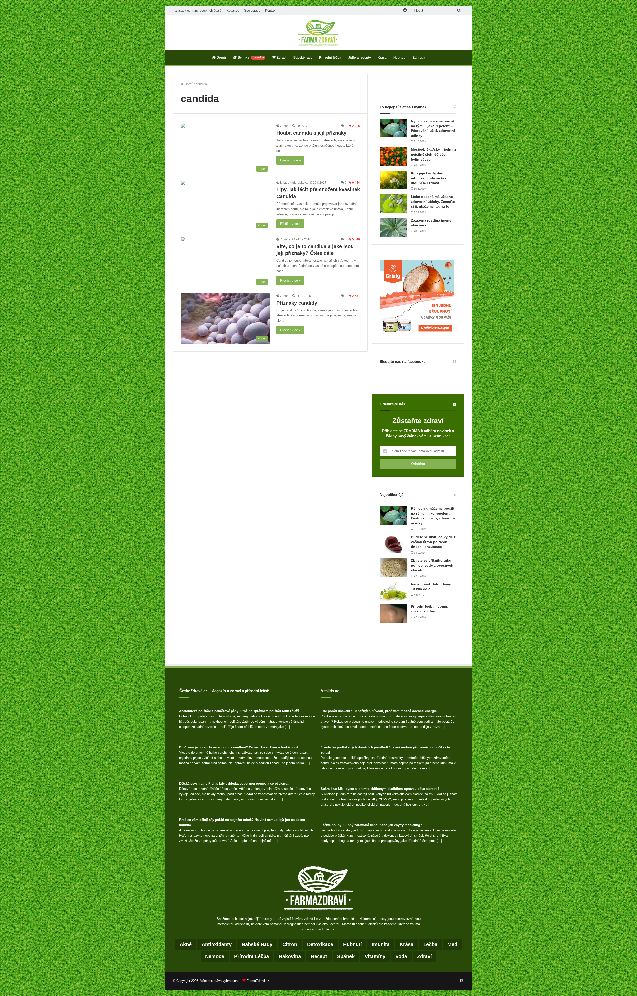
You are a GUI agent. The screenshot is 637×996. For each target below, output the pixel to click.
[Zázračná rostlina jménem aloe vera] (393, 227)
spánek (346, 956)
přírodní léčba (251, 956)
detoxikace (320, 944)
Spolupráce (252, 10)
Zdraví (281, 57)
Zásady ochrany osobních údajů (198, 10)
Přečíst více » (290, 160)
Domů (221, 57)
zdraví (424, 956)
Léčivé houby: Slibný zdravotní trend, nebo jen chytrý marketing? (371, 825)
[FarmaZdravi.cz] (318, 32)
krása (406, 944)
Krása (382, 57)
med (452, 944)
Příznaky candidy (296, 303)
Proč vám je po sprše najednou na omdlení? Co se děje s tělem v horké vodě (238, 747)
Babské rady (302, 57)
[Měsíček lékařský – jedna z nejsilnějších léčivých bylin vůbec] (393, 156)
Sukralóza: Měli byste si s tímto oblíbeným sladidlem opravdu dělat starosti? (380, 789)
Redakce (232, 10)
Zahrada (419, 57)
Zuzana (285, 126)
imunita (381, 944)
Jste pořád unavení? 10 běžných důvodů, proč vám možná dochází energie (379, 711)
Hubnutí (399, 57)
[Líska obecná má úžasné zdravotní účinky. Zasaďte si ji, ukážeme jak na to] (393, 203)
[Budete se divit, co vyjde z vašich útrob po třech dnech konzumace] (393, 544)
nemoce (214, 956)
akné (186, 944)
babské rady (257, 944)
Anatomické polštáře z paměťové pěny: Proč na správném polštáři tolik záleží (239, 711)
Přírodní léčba (330, 57)
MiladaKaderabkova (294, 182)
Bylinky (250, 57)
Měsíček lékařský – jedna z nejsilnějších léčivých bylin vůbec (433, 154)
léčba (430, 944)
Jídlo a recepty (359, 57)
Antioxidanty (217, 944)
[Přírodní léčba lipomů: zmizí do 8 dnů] (393, 613)
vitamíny (375, 956)
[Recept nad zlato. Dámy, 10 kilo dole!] (393, 591)
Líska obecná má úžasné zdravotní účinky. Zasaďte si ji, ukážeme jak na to (433, 201)
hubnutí (352, 944)
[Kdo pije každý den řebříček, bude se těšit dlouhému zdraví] (393, 180)
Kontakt (270, 10)
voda (401, 956)
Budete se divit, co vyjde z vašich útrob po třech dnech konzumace (433, 542)
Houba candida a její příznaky (311, 133)
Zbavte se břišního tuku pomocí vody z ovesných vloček (432, 565)
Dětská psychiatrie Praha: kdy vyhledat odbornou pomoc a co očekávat (233, 783)
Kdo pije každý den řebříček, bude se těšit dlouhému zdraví (430, 178)
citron (289, 944)
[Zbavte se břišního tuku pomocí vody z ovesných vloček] (393, 567)
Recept (319, 956)
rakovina (290, 956)
